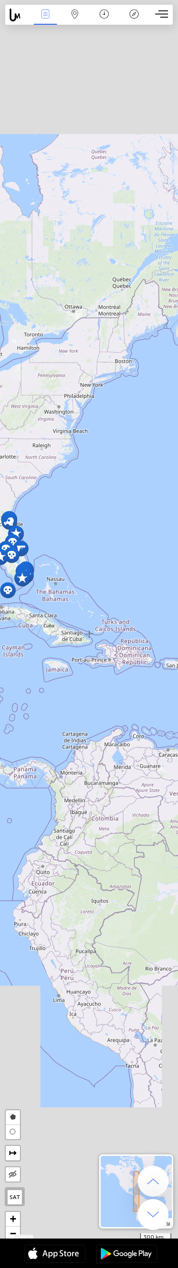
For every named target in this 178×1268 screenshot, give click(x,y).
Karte (74, 20)
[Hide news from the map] (13, 1174)
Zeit (104, 20)
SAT (14, 1197)
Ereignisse (45, 20)
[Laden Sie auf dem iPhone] (54, 1255)
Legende (134, 20)
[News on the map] (17, 15)
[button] (22, 578)
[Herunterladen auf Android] (126, 1255)
